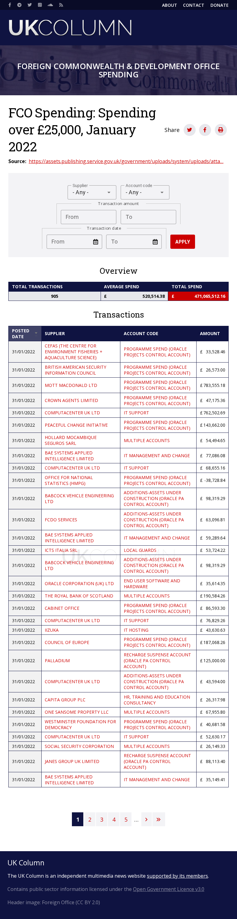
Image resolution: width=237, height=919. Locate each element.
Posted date (25, 333)
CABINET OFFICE (62, 608)
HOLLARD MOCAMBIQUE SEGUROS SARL (71, 440)
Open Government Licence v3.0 (168, 889)
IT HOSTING (136, 630)
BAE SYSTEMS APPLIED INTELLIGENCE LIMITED (69, 456)
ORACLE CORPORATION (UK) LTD (79, 583)
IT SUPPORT (136, 413)
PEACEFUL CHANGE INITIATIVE (76, 425)
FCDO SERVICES (61, 520)
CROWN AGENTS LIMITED (71, 400)
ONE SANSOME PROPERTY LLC (77, 712)
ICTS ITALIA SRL (61, 550)
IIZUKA (52, 630)
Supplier (55, 333)
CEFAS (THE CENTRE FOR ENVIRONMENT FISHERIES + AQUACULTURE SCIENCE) (73, 351)
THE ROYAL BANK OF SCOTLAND (79, 596)
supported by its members (177, 875)
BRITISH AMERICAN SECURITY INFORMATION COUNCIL (75, 370)
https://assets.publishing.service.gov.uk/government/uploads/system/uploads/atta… (126, 161)
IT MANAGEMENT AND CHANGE (157, 455)
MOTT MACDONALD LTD (71, 385)
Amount (210, 333)
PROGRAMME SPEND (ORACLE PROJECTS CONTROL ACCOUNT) (157, 352)
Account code (141, 333)
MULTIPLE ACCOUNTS (147, 440)
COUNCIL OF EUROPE (67, 642)
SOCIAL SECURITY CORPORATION (79, 746)
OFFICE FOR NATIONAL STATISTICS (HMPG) (69, 480)
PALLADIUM (57, 660)
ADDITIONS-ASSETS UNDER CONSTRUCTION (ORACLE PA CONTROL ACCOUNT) (154, 498)
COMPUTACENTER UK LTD (72, 413)
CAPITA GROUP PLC (65, 700)
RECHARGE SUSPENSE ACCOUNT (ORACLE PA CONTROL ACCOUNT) (157, 660)
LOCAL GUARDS (140, 550)
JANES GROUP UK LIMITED (72, 761)
